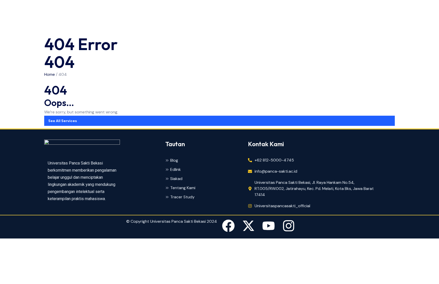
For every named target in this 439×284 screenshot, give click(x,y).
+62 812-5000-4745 (274, 160)
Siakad (176, 179)
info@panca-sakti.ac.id (276, 171)
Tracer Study (182, 197)
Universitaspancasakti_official (282, 205)
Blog (174, 160)
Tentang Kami (182, 188)
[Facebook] (228, 226)
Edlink (175, 169)
